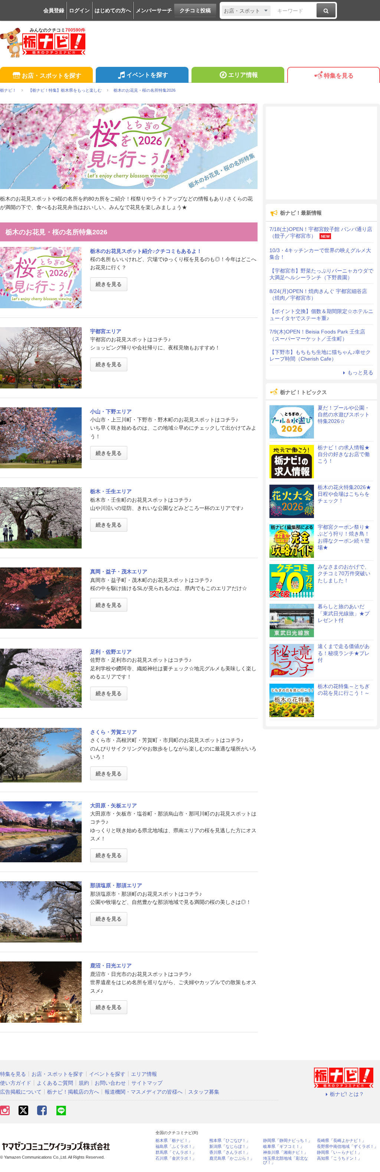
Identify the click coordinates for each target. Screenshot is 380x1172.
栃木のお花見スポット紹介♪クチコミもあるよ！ (146, 251)
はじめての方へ (113, 10)
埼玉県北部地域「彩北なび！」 (285, 1160)
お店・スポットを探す (51, 75)
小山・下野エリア (111, 411)
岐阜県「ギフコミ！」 (283, 1147)
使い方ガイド (15, 1083)
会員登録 (53, 10)
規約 (84, 1083)
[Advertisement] (321, 153)
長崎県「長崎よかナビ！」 (341, 1141)
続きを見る (109, 284)
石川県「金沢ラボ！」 (175, 1158)
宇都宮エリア (105, 331)
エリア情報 (243, 75)
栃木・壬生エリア (111, 491)
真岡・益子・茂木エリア (118, 571)
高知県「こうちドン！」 (339, 1158)
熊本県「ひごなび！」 (229, 1141)
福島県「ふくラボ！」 (175, 1147)
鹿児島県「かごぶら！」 (231, 1158)
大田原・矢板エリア (113, 805)
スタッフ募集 (203, 1092)
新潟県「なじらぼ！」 (229, 1147)
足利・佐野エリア (111, 652)
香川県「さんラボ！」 (229, 1152)
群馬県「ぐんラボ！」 (175, 1152)
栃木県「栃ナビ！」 (173, 1141)
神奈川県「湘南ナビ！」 (285, 1152)
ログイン (79, 10)
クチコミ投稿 (195, 10)
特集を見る (339, 75)
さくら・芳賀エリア (113, 732)
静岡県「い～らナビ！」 (339, 1152)
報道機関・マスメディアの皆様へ (144, 1092)
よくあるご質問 (55, 1083)
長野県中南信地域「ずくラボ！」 (347, 1147)
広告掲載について (21, 1092)
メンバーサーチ (154, 10)
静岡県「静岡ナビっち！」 (287, 1141)
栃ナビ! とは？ (347, 1094)
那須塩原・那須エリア (116, 885)
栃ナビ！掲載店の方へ (73, 1092)
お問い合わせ (110, 1083)
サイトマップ (147, 1083)
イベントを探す (147, 75)
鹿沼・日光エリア (111, 965)
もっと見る (360, 372)
